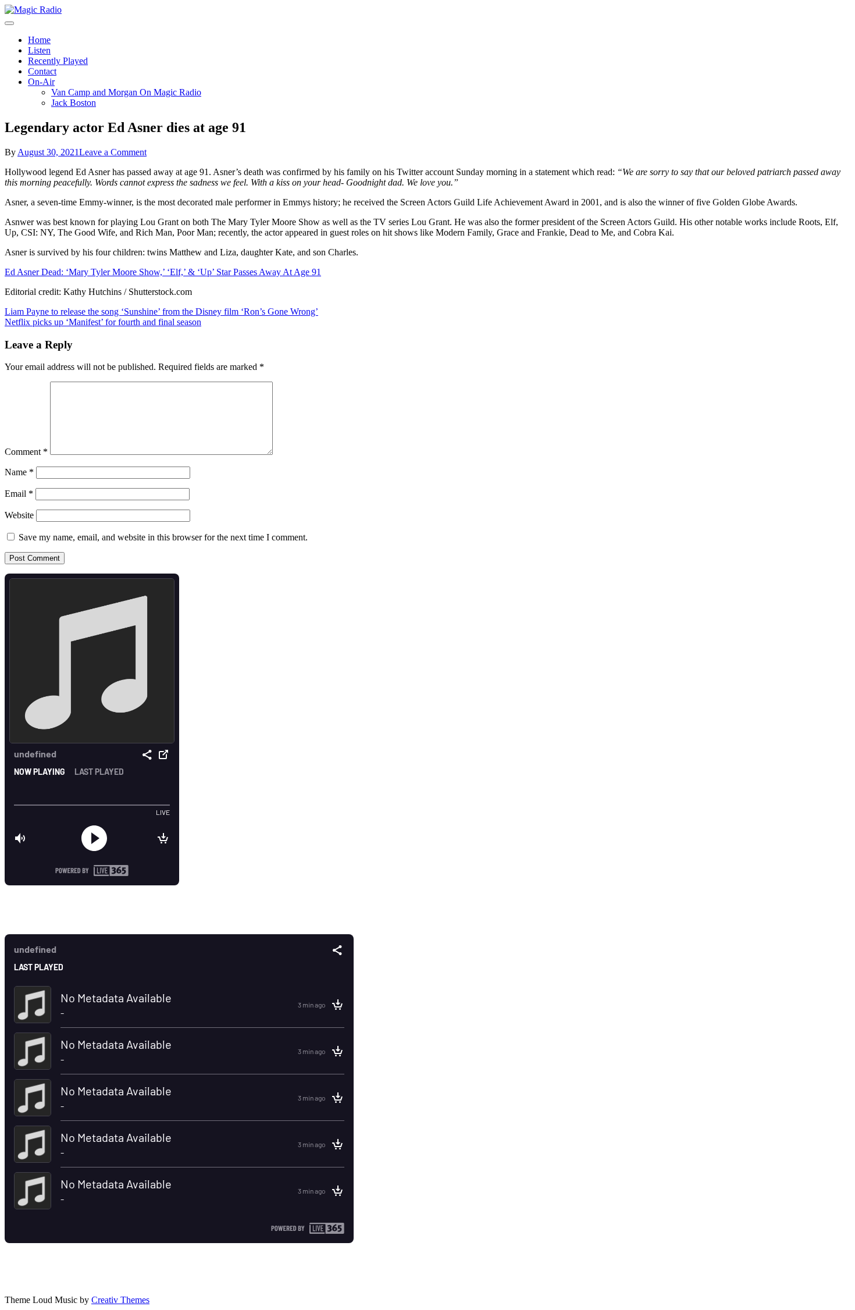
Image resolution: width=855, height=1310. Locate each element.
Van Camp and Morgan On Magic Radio (126, 92)
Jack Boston (73, 103)
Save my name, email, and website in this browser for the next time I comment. (163, 537)
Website (19, 515)
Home (39, 40)
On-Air (41, 82)
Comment (26, 452)
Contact (42, 71)
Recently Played (58, 61)
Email (19, 494)
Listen (39, 50)
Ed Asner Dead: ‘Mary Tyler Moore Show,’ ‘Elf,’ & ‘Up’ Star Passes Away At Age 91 (163, 272)
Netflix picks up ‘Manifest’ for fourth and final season (103, 322)
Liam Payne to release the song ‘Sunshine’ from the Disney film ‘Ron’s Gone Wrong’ (161, 311)
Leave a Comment (113, 152)
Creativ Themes (120, 1300)
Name (19, 472)
